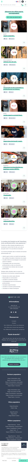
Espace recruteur (14, 364)
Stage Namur (14, 413)
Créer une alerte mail (15, 17)
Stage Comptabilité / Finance (14, 439)
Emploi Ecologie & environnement (14, 384)
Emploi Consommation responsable (14, 382)
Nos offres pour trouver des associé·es (14, 327)
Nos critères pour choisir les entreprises (14, 325)
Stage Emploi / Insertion (14, 397)
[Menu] (25, 1)
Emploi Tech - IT (14, 430)
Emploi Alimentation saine (14, 378)
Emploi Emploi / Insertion (14, 385)
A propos (14, 321)
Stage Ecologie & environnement (14, 395)
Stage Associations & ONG (14, 391)
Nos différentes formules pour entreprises (14, 329)
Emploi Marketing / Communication (14, 426)
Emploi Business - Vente (14, 424)
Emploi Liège (14, 408)
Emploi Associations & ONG (14, 380)
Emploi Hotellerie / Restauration (14, 432)
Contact (14, 323)
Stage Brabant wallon (14, 415)
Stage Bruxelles (14, 412)
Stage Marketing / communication (14, 438)
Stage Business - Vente (14, 436)
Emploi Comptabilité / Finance (14, 428)
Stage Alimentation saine (14, 389)
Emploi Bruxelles (14, 406)
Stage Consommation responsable (14, 393)
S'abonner (22, 344)
